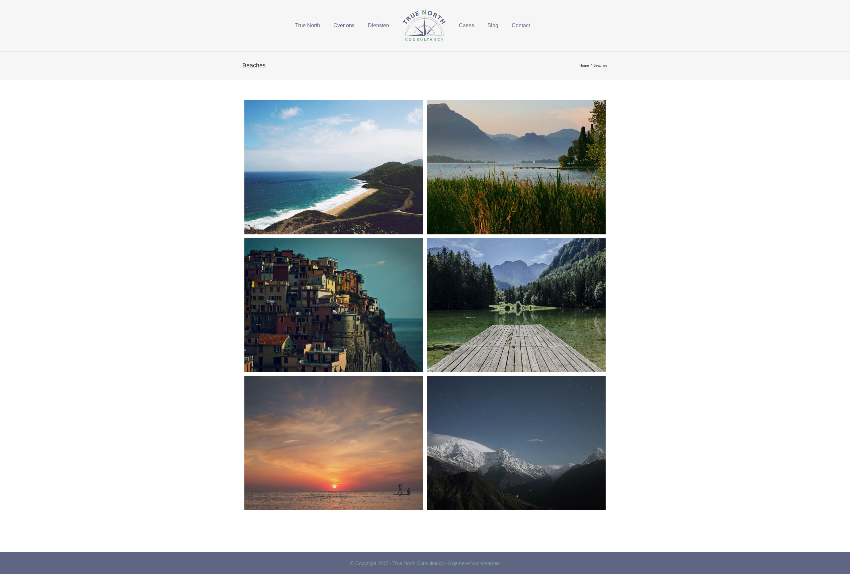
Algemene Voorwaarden (474, 563)
